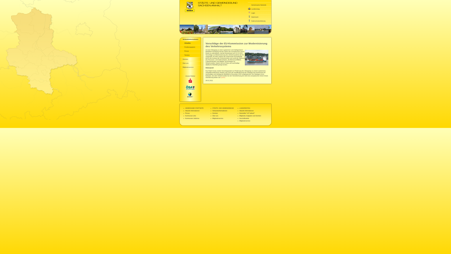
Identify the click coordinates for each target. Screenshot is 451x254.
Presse (186, 51)
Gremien (185, 59)
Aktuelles (187, 43)
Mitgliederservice (188, 67)
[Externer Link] (190, 81)
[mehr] (223, 77)
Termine (187, 55)
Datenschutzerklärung (258, 21)
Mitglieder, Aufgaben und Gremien (250, 116)
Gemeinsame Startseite (258, 5)
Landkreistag (255, 9)
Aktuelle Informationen (192, 111)
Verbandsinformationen (190, 39)
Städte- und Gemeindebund (223, 108)
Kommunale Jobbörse (192, 118)
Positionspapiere (189, 47)
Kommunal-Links (190, 116)
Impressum (254, 17)
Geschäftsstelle (244, 118)
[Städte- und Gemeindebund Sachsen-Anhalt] (211, 11)
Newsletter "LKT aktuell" (247, 113)
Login (253, 13)
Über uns (186, 63)
